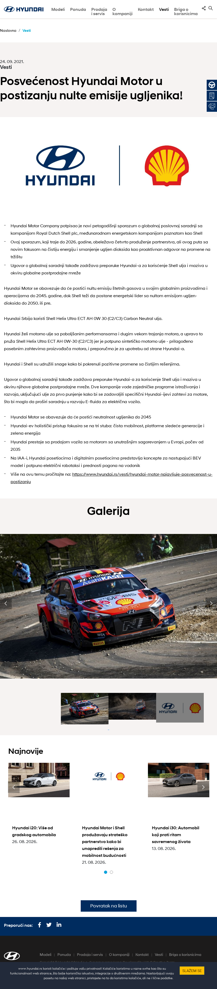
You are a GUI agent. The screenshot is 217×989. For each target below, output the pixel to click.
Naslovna (8, 30)
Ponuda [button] (78, 9)
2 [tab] (111, 872)
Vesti (164, 9)
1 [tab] (105, 872)
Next (211, 603)
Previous (6, 603)
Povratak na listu (108, 906)
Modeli (58, 9)
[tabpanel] (84, 709)
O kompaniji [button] (122, 11)
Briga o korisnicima (185, 954)
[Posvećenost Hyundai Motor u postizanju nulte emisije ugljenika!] (108, 168)
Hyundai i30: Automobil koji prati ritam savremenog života (175, 834)
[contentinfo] (204, 8)
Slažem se (192, 970)
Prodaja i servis (90, 954)
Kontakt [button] (146, 9)
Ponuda (64, 954)
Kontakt (142, 954)
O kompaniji (119, 954)
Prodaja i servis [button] (99, 11)
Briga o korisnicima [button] (186, 11)
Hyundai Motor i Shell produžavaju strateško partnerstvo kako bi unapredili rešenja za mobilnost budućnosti (105, 841)
